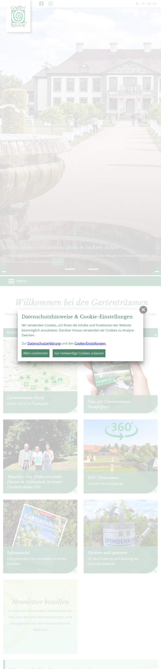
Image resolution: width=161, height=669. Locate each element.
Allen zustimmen (35, 353)
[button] (143, 310)
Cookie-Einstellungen (90, 343)
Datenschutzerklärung (44, 343)
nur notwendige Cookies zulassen (79, 353)
